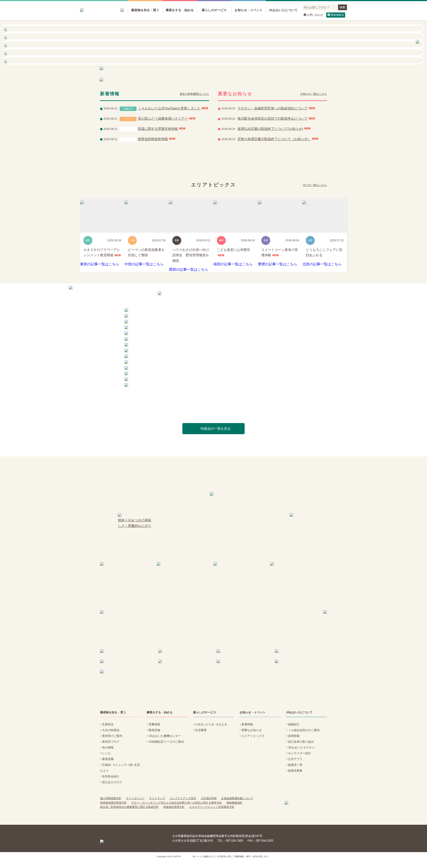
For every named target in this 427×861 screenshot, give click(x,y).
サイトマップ (157, 798)
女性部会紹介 (110, 776)
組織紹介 (294, 724)
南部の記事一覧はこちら (233, 264)
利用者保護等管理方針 (113, 802)
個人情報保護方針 (110, 798)
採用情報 (294, 736)
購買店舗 (154, 730)
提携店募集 (295, 770)
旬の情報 (108, 747)
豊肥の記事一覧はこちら (277, 264)
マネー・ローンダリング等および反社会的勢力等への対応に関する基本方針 (176, 802)
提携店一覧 (295, 764)
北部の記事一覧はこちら (322, 264)
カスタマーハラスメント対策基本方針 (211, 807)
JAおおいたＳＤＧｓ (301, 747)
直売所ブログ (110, 741)
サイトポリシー (135, 798)
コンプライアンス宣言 (182, 798)
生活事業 (201, 730)
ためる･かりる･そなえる (211, 724)
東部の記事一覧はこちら (99, 264)
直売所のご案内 (112, 736)
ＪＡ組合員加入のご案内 (304, 730)
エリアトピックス (253, 736)
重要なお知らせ (252, 730)
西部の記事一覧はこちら (188, 269)
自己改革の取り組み (301, 741)
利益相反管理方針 (174, 807)
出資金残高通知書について (237, 798)
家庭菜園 (108, 759)
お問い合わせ (315, 14)
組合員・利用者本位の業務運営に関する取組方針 (129, 807)
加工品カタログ (112, 782)
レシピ (106, 753)
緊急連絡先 (337, 14)
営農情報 (154, 724)
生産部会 (108, 724)
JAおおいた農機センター (165, 736)
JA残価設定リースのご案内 (166, 741)
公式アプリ (295, 759)
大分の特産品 (110, 730)
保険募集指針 (234, 802)
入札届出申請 (209, 798)
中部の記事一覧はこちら (144, 264)
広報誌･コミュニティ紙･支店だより (120, 767)
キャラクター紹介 (299, 753)
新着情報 (247, 724)
